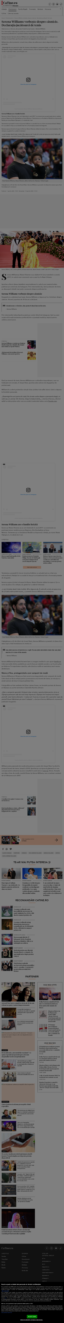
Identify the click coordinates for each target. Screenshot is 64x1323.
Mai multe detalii (5, 1291)
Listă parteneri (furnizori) (6, 1312)
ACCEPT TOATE (32, 1316)
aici (5, 1298)
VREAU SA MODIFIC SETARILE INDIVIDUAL (31, 1320)
